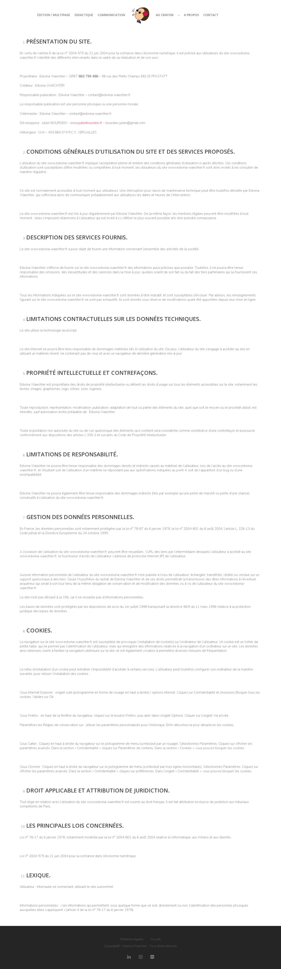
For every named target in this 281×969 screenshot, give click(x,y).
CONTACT (210, 15)
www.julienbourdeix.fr (86, 123)
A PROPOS (191, 15)
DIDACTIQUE (84, 15)
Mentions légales (131, 939)
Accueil (156, 939)
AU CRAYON (164, 15)
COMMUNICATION (111, 15)
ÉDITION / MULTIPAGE (53, 15)
